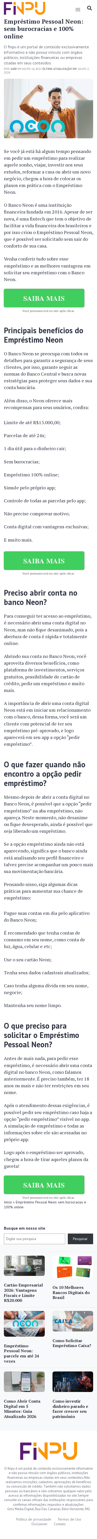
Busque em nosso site (24, 1228)
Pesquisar (80, 1238)
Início (8, 1202)
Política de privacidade (33, 1519)
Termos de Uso (69, 1519)
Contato (60, 1524)
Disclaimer (40, 1524)
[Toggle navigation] (77, 9)
